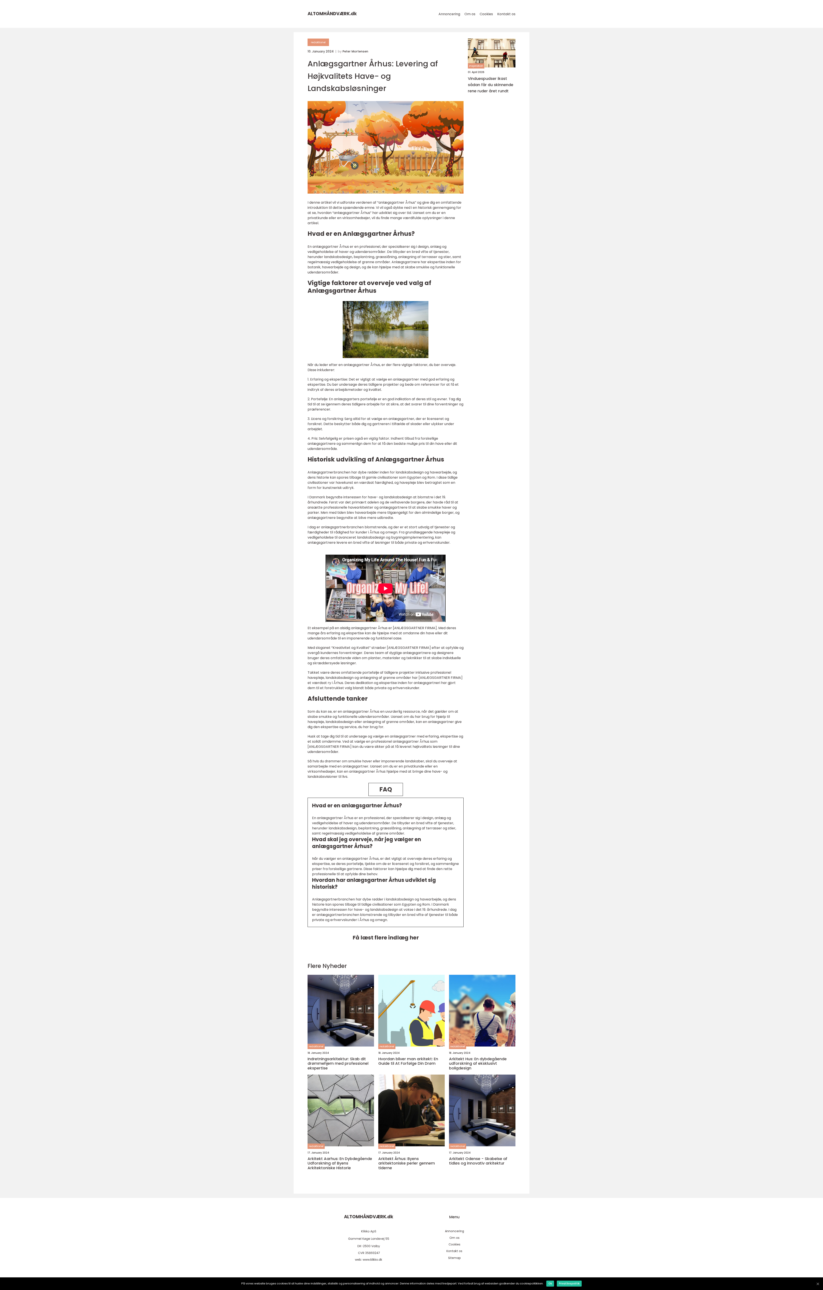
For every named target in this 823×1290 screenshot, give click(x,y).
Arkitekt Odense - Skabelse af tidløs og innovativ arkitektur (478, 1161)
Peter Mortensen (355, 51)
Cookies (486, 14)
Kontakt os (506, 14)
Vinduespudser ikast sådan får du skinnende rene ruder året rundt (490, 85)
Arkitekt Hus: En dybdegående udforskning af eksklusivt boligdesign (478, 1064)
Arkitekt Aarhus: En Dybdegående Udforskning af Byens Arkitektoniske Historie (340, 1163)
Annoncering (449, 14)
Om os (469, 14)
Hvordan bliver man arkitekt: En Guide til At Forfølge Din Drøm (408, 1061)
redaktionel (318, 42)
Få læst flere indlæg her (386, 937)
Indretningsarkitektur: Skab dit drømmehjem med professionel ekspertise (338, 1064)
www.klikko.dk (372, 1259)
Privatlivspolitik (569, 1283)
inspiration (476, 66)
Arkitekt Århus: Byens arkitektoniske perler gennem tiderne (406, 1163)
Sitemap (454, 1258)
